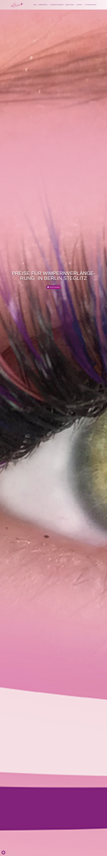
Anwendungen (42, 4)
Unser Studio (69, 4)
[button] (3, 852)
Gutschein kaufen (90, 4)
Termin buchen (54, 287)
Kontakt (79, 4)
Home (35, 4)
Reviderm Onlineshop (57, 4)
